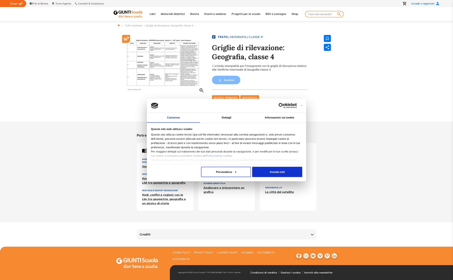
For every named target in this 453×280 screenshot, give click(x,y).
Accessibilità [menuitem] (181, 259)
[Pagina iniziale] (119, 25)
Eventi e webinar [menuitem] (215, 14)
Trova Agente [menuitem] (63, 3)
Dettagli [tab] (226, 117)
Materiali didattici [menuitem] (173, 14)
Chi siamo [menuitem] (247, 252)
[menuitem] (299, 256)
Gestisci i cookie (290, 272)
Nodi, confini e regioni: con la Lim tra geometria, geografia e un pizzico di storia (164, 199)
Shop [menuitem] (294, 14)
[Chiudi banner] (301, 105)
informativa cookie (220, 155)
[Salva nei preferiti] (327, 38)
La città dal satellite (279, 192)
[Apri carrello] (405, 3)
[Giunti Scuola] (128, 14)
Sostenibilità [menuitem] (265, 252)
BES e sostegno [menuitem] (276, 14)
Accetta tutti (277, 171)
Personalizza (224, 171)
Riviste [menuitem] (194, 14)
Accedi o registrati (422, 3)
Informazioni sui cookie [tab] (279, 117)
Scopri (14, 3)
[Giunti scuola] (140, 263)
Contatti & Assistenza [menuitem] (91, 3)
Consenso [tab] (173, 117)
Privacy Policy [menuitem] (203, 252)
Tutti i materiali (133, 25)
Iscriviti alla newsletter (318, 272)
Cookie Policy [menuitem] (181, 252)
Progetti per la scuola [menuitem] (246, 14)
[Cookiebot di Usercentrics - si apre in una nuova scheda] (281, 105)
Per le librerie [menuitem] (40, 3)
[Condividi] (327, 47)
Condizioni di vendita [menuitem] (263, 272)
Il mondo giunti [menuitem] (227, 252)
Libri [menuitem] (153, 14)
